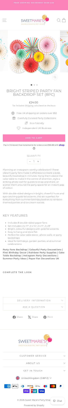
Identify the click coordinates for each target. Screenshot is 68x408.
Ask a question (34, 307)
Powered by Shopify (34, 405)
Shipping (29, 105)
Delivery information (34, 300)
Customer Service (33, 356)
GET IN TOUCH (33, 370)
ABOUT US (33, 363)
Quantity (34, 156)
